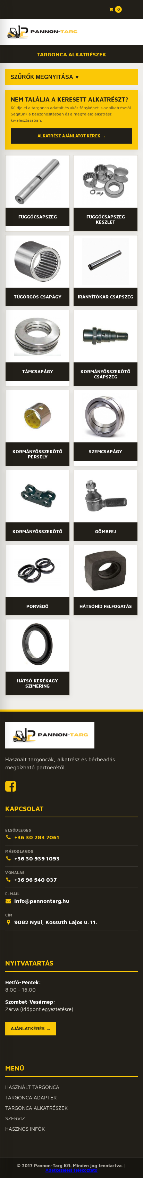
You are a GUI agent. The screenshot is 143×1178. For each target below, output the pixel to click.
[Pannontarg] (41, 32)
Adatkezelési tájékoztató (71, 1170)
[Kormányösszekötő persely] (37, 416)
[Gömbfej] (105, 496)
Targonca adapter (31, 1097)
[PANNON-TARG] (49, 735)
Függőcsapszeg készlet (105, 219)
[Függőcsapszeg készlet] (105, 181)
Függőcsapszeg (37, 216)
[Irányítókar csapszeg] (105, 261)
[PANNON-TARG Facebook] (10, 785)
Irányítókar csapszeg (105, 296)
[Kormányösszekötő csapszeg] (105, 336)
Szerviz (15, 1118)
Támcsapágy (37, 371)
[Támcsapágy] (37, 336)
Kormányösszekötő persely (37, 454)
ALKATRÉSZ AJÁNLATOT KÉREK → (71, 135)
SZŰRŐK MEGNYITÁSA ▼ (45, 77)
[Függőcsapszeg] (37, 181)
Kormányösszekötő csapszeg (106, 374)
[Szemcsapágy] (105, 416)
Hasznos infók (25, 1129)
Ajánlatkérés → (31, 1028)
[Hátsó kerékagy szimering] (37, 645)
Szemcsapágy (105, 451)
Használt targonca (32, 1087)
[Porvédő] (37, 571)
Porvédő (37, 606)
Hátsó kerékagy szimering (37, 683)
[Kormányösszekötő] (37, 496)
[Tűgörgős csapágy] (37, 261)
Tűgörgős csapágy (37, 296)
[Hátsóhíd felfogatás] (105, 571)
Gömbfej (105, 531)
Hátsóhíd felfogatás (105, 606)
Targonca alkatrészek (36, 1108)
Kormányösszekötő (37, 531)
